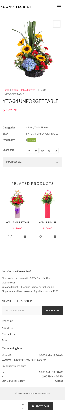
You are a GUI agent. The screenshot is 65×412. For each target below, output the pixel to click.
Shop (15, 89)
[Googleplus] (42, 150)
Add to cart (42, 406)
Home (6, 89)
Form (4, 340)
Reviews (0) (14, 162)
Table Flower (28, 89)
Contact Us (8, 334)
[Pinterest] (49, 150)
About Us (7, 327)
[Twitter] (36, 150)
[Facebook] (29, 150)
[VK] (56, 150)
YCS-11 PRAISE (48, 222)
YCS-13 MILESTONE (17, 222)
